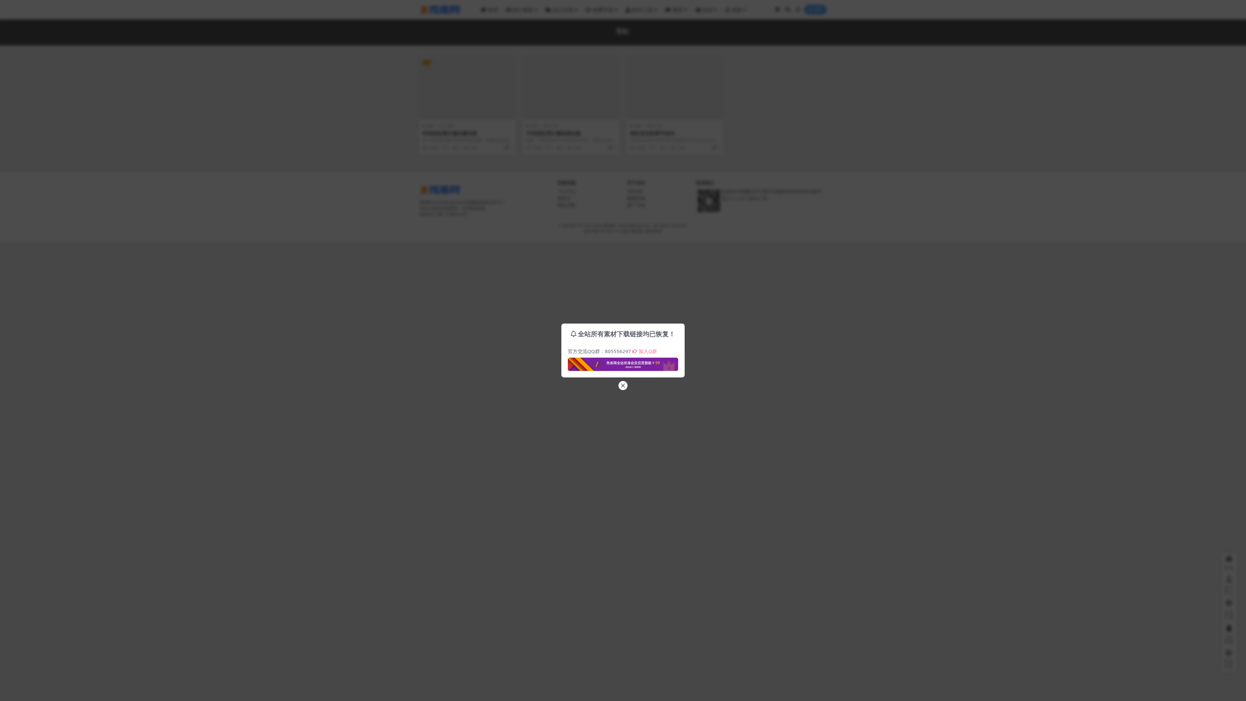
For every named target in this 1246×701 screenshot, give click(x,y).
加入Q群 (648, 351)
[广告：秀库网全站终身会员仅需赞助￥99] (623, 362)
